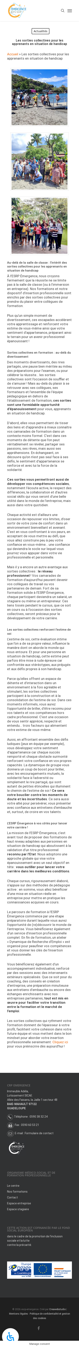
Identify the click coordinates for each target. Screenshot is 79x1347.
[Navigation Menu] (69, 11)
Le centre (13, 1185)
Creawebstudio (57, 1309)
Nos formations (17, 1191)
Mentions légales (18, 1313)
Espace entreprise (19, 1203)
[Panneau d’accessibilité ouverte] (10, 1336)
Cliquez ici (60, 1042)
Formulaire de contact (39, 1133)
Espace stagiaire (18, 1209)
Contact (12, 1197)
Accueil (12, 54)
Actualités (40, 31)
